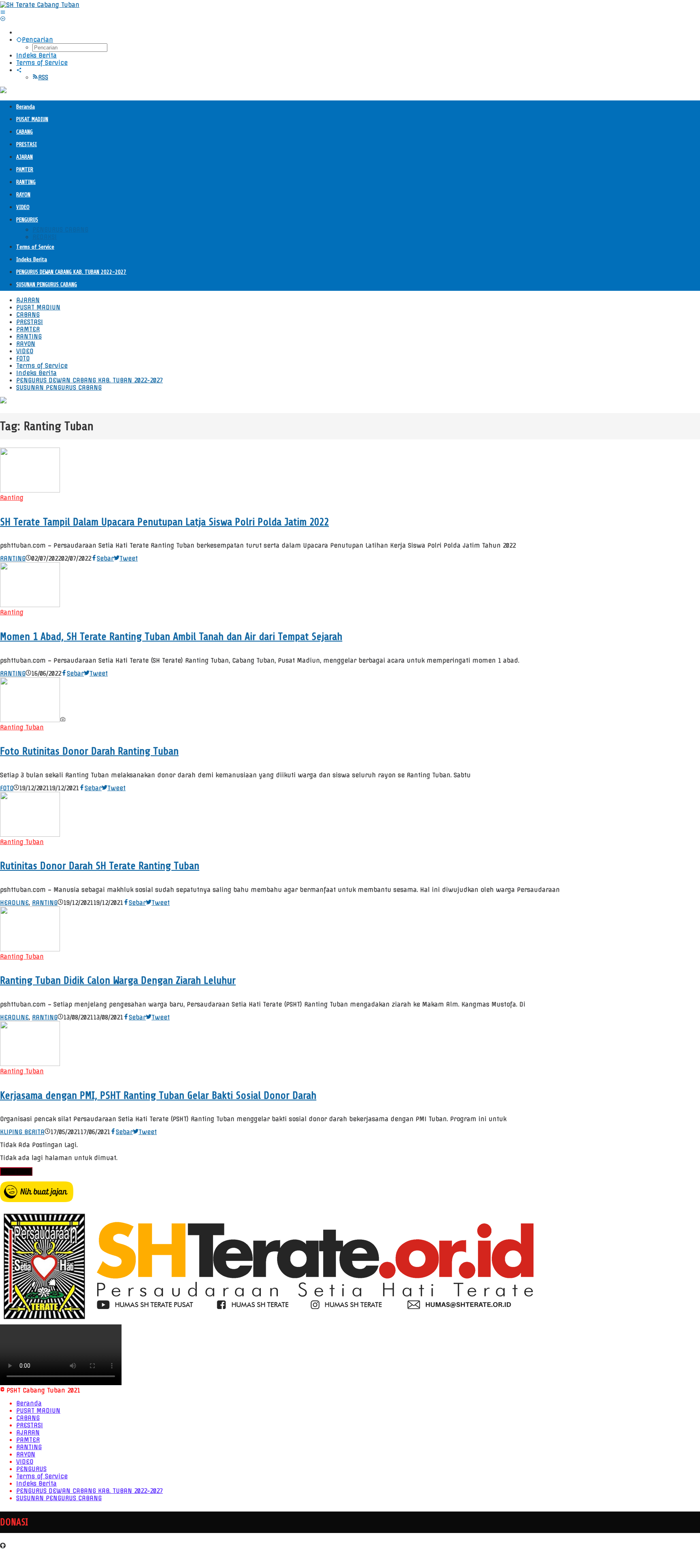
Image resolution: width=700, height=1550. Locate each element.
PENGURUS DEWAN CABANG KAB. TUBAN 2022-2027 (89, 1491)
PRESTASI (29, 1425)
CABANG (28, 1418)
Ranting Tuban (22, 727)
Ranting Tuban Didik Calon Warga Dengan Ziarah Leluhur (118, 980)
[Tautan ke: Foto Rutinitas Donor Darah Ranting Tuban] (30, 720)
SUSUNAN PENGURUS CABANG (59, 1498)
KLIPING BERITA (22, 1132)
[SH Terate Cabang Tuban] (39, 5)
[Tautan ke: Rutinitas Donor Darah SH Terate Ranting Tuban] (30, 834)
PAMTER (28, 1439)
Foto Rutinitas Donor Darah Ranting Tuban (89, 751)
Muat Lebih (16, 1171)
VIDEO (24, 1461)
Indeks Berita (36, 1483)
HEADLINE (14, 902)
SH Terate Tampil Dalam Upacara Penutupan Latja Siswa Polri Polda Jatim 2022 (164, 521)
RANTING (13, 558)
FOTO (6, 788)
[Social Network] (19, 70)
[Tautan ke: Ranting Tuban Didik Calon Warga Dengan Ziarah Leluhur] (30, 949)
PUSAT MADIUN (38, 1410)
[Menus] (3, 12)
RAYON (25, 1454)
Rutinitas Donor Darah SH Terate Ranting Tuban (99, 865)
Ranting (11, 497)
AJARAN (28, 1432)
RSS (43, 77)
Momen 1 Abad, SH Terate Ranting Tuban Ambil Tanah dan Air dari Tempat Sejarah (171, 636)
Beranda (29, 1403)
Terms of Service (42, 1476)
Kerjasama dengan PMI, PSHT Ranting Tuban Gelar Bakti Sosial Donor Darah (158, 1095)
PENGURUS (31, 1469)
